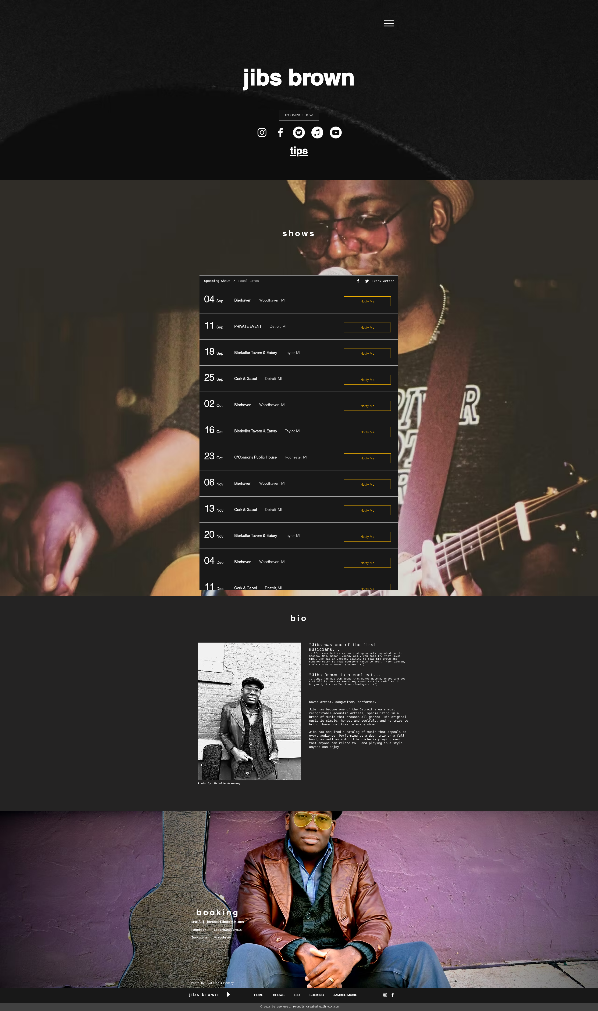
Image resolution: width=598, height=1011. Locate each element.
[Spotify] (299, 132)
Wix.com (333, 1006)
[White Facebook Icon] (280, 132)
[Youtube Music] (336, 132)
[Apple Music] (317, 132)
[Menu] (389, 23)
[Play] (228, 994)
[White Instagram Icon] (262, 132)
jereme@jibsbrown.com (225, 922)
